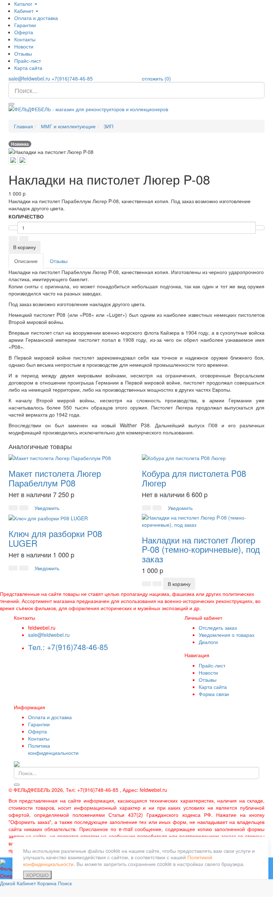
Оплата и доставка (36, 17)
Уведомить (46, 507)
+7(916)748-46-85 (72, 78)
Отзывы (23, 53)
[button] (13, 238)
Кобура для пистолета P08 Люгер (194, 478)
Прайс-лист (27, 60)
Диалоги (208, 641)
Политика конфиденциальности (53, 749)
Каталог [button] (24, 3)
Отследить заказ (218, 627)
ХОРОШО (37, 874)
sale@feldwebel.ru (29, 78)
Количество (26, 216)
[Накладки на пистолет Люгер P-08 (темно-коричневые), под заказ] (203, 520)
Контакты (25, 39)
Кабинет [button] (24, 10)
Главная (23, 126)
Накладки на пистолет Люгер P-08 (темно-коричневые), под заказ (201, 549)
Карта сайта (28, 67)
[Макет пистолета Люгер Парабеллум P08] (60, 457)
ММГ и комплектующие (68, 126)
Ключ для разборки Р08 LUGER (55, 538)
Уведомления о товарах (227, 634)
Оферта (23, 32)
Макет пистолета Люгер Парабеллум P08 (55, 478)
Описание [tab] (26, 260)
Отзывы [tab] (59, 260)
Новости (23, 46)
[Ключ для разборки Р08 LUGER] (48, 517)
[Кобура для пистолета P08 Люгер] (184, 457)
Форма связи (214, 693)
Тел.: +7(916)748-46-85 (68, 646)
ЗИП (108, 126)
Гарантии (25, 25)
